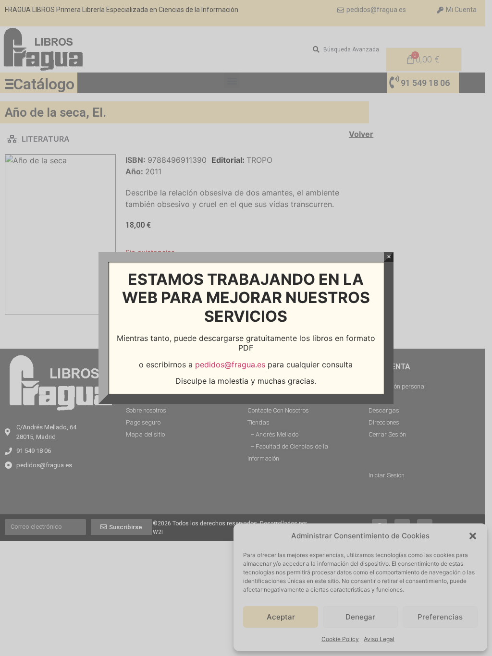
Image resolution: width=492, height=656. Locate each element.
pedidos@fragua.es (230, 364)
